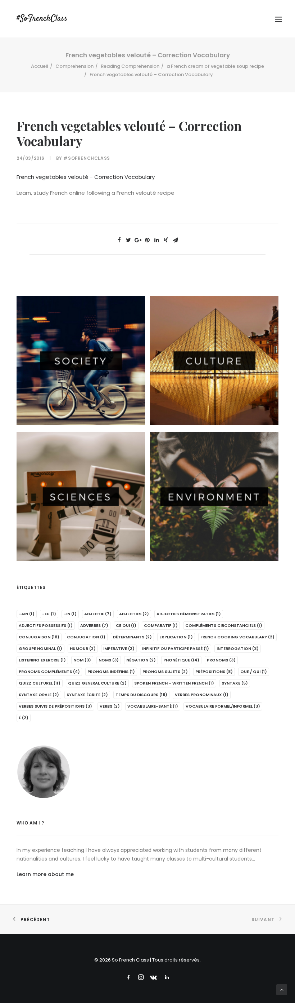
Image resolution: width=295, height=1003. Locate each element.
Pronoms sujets (165, 671)
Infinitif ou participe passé (175, 648)
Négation (141, 660)
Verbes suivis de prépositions (55, 706)
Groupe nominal (40, 648)
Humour (83, 648)
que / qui (253, 671)
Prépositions (214, 671)
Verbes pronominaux (201, 695)
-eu (49, 614)
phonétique (181, 660)
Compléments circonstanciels (223, 625)
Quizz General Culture (97, 683)
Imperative (119, 648)
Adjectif (98, 614)
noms (109, 660)
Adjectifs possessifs (46, 625)
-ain (27, 614)
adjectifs (134, 614)
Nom (82, 660)
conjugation (86, 637)
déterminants (132, 637)
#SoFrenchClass (86, 158)
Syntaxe (235, 683)
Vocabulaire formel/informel (223, 706)
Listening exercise (42, 660)
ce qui (126, 625)
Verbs (110, 706)
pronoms (221, 660)
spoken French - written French (174, 683)
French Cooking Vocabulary (237, 637)
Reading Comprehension (130, 66)
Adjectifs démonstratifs (188, 614)
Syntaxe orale (39, 695)
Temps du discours (141, 695)
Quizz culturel (39, 683)
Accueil (39, 66)
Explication (176, 637)
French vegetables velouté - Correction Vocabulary (86, 177)
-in (70, 614)
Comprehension (74, 66)
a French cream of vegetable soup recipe (215, 66)
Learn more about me (45, 874)
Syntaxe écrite (87, 695)
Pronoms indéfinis (111, 671)
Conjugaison (39, 637)
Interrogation (238, 648)
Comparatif (161, 625)
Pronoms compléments (49, 671)
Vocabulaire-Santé (152, 706)
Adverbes (94, 625)
